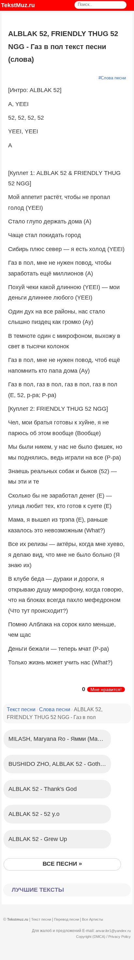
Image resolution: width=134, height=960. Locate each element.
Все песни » (62, 863)
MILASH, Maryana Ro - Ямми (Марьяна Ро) (59, 739)
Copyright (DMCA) (90, 937)
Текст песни (21, 709)
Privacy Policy (119, 937)
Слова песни (113, 77)
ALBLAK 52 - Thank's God (42, 789)
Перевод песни (66, 919)
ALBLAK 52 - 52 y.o (34, 814)
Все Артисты (92, 919)
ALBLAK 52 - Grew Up (37, 839)
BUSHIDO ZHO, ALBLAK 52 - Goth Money (59, 764)
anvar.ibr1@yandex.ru (113, 931)
